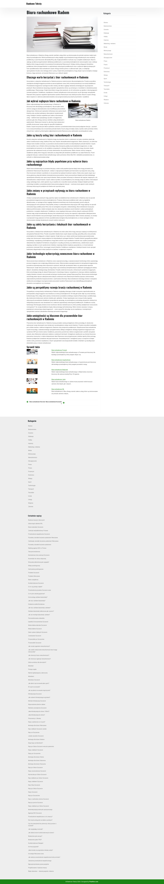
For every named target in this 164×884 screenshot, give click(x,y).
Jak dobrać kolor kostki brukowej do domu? (41, 832)
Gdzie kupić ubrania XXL (35, 523)
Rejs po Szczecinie (34, 795)
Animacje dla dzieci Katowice (37, 760)
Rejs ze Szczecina (33, 732)
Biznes (106, 22)
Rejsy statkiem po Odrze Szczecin (38, 806)
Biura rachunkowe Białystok (60, 369)
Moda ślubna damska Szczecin (37, 625)
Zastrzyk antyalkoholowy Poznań (38, 530)
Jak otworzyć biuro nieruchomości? (38, 655)
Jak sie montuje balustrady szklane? (39, 615)
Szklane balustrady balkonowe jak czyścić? (41, 611)
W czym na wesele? (34, 687)
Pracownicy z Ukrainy (34, 718)
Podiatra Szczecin (33, 572)
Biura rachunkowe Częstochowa (61, 360)
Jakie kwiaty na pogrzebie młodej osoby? (40, 850)
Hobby (106, 36)
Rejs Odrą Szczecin (34, 785)
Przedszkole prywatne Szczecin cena (39, 590)
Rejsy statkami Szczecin (35, 781)
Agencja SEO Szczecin (35, 813)
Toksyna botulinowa (34, 551)
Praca (105, 61)
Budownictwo (108, 26)
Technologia (107, 82)
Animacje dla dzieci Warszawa (37, 725)
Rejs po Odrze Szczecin (35, 767)
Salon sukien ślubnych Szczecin (37, 632)
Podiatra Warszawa (34, 576)
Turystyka (106, 89)
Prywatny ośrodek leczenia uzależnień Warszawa (43, 537)
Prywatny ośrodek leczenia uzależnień (39, 544)
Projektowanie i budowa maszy (37, 868)
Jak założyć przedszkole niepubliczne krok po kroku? (44, 857)
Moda (105, 47)
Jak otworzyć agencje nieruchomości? (39, 659)
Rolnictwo (107, 71)
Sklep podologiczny (34, 565)
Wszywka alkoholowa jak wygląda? (38, 562)
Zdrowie (106, 103)
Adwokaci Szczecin (34, 680)
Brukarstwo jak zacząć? (35, 836)
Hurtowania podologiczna (35, 569)
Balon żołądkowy (33, 579)
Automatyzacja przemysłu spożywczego (40, 809)
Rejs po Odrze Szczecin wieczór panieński (41, 746)
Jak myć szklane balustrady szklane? (39, 608)
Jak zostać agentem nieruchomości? (39, 646)
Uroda (105, 92)
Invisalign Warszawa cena (36, 854)
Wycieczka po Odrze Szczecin (37, 774)
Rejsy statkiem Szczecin (35, 750)
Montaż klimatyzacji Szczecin (37, 701)
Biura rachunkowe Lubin (59, 379)
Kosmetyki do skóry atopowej (37, 558)
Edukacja (106, 33)
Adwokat (30, 666)
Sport (105, 78)
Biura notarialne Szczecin (35, 527)
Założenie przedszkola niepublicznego (39, 861)
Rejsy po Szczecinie (34, 753)
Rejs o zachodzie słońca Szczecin (38, 799)
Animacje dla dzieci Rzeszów (37, 764)
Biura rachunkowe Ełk (58, 389)
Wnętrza (106, 99)
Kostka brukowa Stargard (35, 843)
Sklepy (106, 75)
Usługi (105, 96)
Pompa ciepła (32, 669)
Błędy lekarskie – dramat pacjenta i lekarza (41, 871)
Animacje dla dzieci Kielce (36, 757)
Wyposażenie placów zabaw (36, 704)
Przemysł (107, 68)
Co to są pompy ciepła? (35, 586)
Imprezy (106, 40)
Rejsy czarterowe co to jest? (36, 722)
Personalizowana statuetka (36, 618)
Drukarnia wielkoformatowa (36, 604)
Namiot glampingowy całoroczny (38, 673)
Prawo (106, 64)
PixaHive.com (93, 881)
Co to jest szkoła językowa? (36, 593)
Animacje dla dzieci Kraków (36, 739)
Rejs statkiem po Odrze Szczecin (38, 778)
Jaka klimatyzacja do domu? (36, 715)
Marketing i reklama (109, 43)
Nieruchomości (108, 54)
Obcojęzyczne (108, 57)
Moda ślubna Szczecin (35, 629)
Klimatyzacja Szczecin (35, 694)
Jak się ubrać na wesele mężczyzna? (39, 690)
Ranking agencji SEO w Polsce (37, 548)
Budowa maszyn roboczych (36, 520)
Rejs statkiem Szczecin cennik (37, 729)
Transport (106, 85)
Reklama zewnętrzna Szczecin (37, 708)
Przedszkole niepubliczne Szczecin (39, 534)
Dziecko (106, 29)
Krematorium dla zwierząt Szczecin (38, 555)
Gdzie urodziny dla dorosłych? (37, 662)
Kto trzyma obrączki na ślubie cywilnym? (40, 820)
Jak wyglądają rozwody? (35, 829)
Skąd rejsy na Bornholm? (35, 743)
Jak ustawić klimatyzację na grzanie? (39, 697)
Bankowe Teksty (34, 3)
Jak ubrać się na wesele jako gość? (38, 683)
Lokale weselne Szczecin (36, 736)
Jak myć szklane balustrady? (36, 601)
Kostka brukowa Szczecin (36, 583)
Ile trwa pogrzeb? (33, 846)
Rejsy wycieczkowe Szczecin (37, 771)
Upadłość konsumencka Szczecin (38, 622)
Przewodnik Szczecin (34, 643)
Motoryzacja (107, 50)
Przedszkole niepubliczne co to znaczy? (40, 816)
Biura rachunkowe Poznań (59, 350)
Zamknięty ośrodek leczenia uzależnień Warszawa (43, 541)
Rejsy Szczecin (32, 792)
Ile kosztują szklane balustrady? (37, 597)
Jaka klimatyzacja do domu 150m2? (38, 711)
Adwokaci (31, 676)
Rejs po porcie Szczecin (35, 802)
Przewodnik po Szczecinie (36, 639)
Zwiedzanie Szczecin (34, 636)
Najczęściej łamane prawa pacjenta (38, 864)
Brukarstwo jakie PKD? (35, 839)
